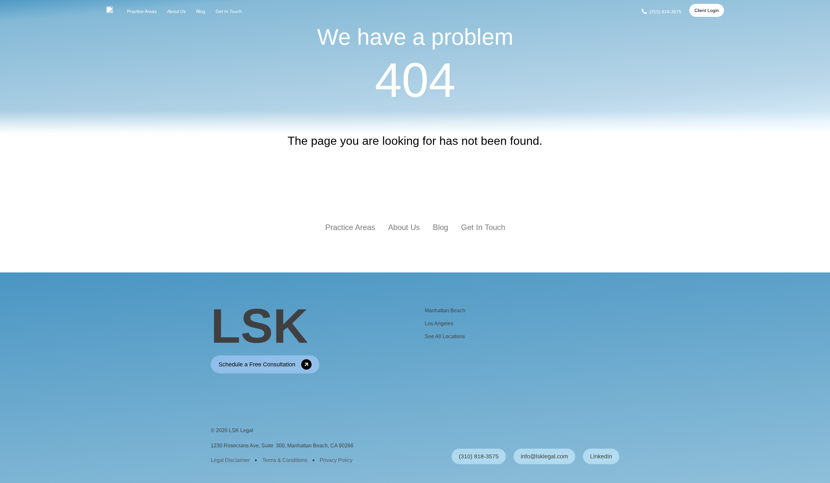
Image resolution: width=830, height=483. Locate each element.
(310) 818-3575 (665, 11)
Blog (200, 11)
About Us (176, 11)
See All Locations (445, 336)
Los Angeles (439, 323)
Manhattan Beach (445, 310)
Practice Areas (142, 11)
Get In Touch (229, 11)
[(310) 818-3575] (644, 11)
